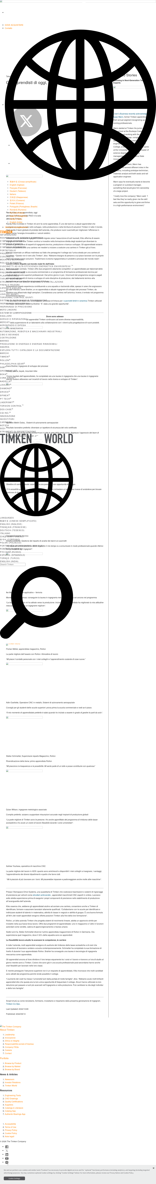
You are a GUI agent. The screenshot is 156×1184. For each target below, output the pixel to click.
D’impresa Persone (12, 241)
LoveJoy (5, 384)
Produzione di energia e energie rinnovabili (28, 344)
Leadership (10, 1034)
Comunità (70, 645)
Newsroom (9, 1079)
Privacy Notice (115, 1173)
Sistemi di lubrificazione (16, 312)
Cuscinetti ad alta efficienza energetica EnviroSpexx (36, 266)
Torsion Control (12, 405)
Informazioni (8, 234)
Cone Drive (8, 377)
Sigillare (6, 315)
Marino (4, 340)
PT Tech (5, 398)
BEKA (4, 374)
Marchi (4, 353)
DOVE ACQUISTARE (14, 25)
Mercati (5, 322)
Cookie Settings (14, 1178)
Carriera (6, 422)
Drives (5, 391)
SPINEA (5, 395)
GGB (3, 367)
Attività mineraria (11, 328)
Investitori (7, 419)
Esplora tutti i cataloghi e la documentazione (30, 350)
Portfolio (4, 1058)
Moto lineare (8, 309)
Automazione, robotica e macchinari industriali (31, 331)
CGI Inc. (5, 412)
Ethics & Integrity (12, 1040)
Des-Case (6, 409)
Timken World (11, 1085)
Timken (5, 356)
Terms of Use (10, 1127)
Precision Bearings (12, 272)
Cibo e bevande (9, 334)
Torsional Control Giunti (16, 297)
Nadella (6, 381)
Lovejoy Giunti (9, 294)
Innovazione (7, 416)
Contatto (8, 28)
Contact (8, 1053)
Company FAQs (12, 1047)
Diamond (6, 388)
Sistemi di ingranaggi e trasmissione (23, 300)
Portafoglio (8, 250)
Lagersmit (7, 402)
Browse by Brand (12, 1069)
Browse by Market (12, 1066)
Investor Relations (12, 1082)
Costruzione (8, 337)
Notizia (4, 425)
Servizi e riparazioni (13, 319)
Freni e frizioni (10, 284)
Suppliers (9, 1104)
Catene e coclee (10, 288)
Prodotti (6, 253)
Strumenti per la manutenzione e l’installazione (31, 281)
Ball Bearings (9, 269)
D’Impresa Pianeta (11, 244)
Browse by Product (13, 1063)
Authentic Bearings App (15, 1114)
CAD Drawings (11, 1098)
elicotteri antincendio (42, 895)
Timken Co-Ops (13, 1003)
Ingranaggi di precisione (16, 306)
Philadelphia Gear (12, 363)
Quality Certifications (14, 1101)
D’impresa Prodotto (13, 247)
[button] (153, 1168)
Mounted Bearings (12, 259)
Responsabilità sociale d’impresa (21, 237)
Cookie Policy (11, 1133)
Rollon (5, 360)
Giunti (4, 291)
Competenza (52, 645)
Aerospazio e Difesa (13, 325)
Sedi (2, 428)
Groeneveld (8, 370)
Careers (8, 1050)
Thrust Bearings (11, 278)
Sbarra (5, 347)
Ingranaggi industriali (14, 303)
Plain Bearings (9, 275)
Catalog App (10, 1110)
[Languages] (80, 104)
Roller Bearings (11, 262)
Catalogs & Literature (14, 1107)
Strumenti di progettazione (16, 227)
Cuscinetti (7, 256)
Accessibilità (10, 1123)
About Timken (7, 1029)
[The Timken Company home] (10, 1026)
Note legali (9, 1136)
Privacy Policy (11, 1130)
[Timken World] (80, 12)
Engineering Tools (13, 1095)
